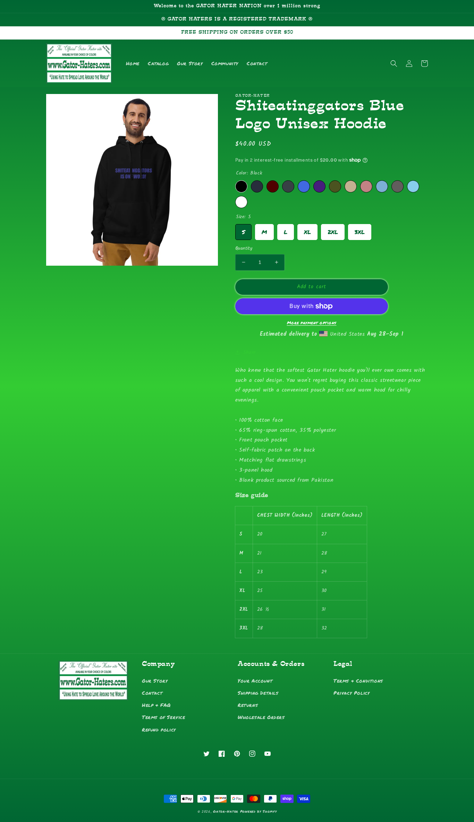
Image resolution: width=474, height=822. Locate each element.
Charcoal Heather (288, 186)
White (241, 202)
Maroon (272, 186)
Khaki (351, 186)
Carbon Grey (397, 186)
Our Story (155, 680)
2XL (333, 230)
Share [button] (249, 352)
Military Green (335, 186)
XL (307, 230)
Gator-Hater (225, 811)
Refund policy (159, 729)
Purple (319, 186)
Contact (152, 692)
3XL (360, 230)
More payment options (312, 323)
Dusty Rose (366, 186)
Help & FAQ (156, 704)
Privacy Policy (351, 692)
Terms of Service (163, 716)
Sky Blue (413, 186)
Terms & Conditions (358, 680)
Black (241, 186)
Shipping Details (258, 692)
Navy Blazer (257, 186)
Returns (248, 704)
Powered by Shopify (258, 811)
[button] (393, 63)
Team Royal (304, 186)
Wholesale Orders (261, 716)
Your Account (255, 680)
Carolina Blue (382, 186)
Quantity (243, 248)
